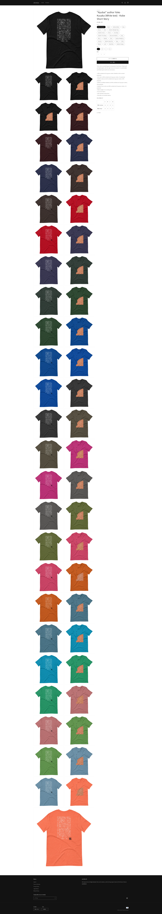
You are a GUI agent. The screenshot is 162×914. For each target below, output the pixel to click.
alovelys (121, 910)
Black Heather (101, 27)
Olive (111, 38)
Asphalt (105, 38)
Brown (99, 29)
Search (35, 882)
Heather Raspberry (120, 38)
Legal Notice (36, 888)
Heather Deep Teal (109, 41)
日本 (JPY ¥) (37, 909)
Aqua (117, 41)
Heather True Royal (102, 35)
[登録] (55, 898)
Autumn (100, 41)
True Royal (116, 32)
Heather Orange (120, 44)
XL (109, 49)
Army (122, 35)
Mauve (99, 44)
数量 (98, 51)
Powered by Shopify (125, 910)
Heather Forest (101, 32)
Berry (99, 38)
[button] (122, 2)
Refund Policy (36, 890)
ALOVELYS (84, 883)
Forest (109, 32)
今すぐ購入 (112, 62)
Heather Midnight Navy (114, 29)
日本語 (44, 909)
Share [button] (99, 112)
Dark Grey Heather (114, 35)
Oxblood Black (116, 27)
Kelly (122, 41)
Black (108, 27)
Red (105, 29)
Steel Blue (111, 44)
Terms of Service (37, 884)
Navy (123, 27)
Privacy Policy (36, 886)
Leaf (105, 44)
